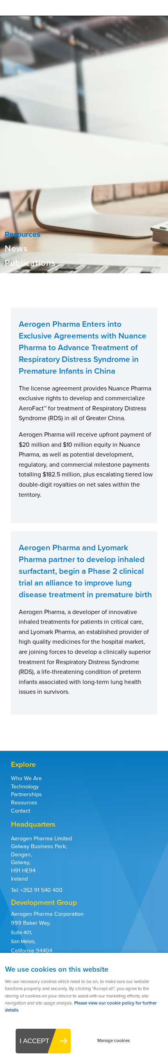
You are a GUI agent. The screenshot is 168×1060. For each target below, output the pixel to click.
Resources (24, 802)
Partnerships (26, 794)
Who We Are (26, 778)
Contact (20, 810)
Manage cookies (113, 1040)
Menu (156, 11)
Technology (25, 786)
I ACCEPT (34, 1041)
